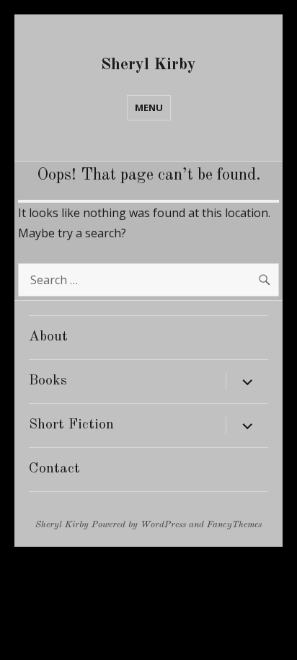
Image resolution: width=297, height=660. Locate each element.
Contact (54, 469)
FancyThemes (234, 524)
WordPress (163, 524)
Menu (149, 107)
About (48, 337)
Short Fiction (71, 425)
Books (48, 381)
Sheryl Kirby (148, 64)
